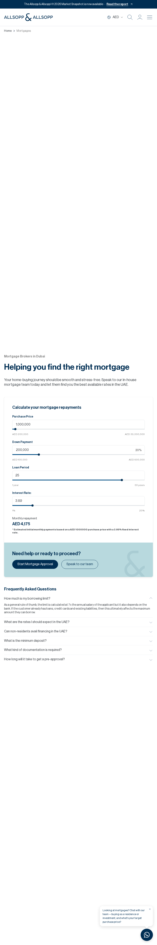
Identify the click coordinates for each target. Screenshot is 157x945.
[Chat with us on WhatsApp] (147, 935)
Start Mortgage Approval (35, 564)
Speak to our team (79, 564)
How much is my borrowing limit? (27, 598)
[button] (140, 17)
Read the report (117, 4)
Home (8, 31)
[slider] (15, 429)
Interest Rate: (21, 493)
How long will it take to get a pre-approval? (34, 659)
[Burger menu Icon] (149, 17)
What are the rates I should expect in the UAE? (37, 622)
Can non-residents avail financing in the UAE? (35, 631)
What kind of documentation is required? (33, 650)
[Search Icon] (130, 17)
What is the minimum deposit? (25, 640)
